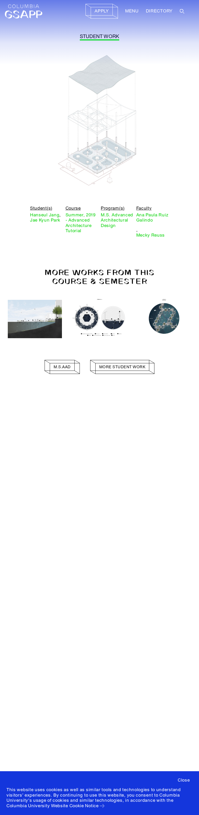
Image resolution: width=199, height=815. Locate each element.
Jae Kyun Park (45, 220)
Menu (132, 11)
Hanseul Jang (44, 215)
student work (99, 36)
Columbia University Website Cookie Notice (52, 806)
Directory (159, 11)
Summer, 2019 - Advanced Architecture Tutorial (81, 222)
